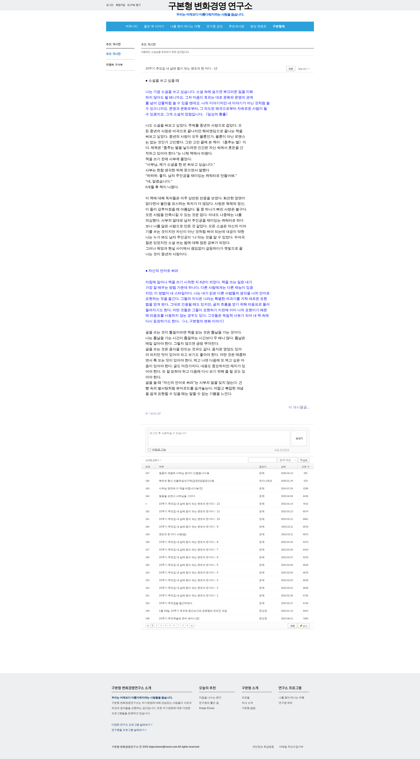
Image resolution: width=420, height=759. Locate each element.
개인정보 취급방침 (263, 746)
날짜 (283, 466)
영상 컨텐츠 (258, 26)
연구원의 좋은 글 (209, 702)
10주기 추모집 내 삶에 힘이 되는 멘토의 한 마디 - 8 (188, 542)
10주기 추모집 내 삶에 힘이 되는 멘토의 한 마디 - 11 (189, 511)
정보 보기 (302, 69)
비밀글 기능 (159, 449)
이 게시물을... (299, 407)
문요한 (263, 610)
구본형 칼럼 (249, 708)
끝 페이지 (191, 625)
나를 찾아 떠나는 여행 (185, 26)
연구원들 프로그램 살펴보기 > (129, 729)
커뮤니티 (132, 26)
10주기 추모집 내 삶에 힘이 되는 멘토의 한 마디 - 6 (188, 557)
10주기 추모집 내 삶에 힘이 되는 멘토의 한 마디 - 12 (181, 68)
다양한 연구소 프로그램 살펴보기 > (132, 724)
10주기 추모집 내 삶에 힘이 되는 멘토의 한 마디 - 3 (188, 580)
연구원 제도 (285, 702)
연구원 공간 (214, 26)
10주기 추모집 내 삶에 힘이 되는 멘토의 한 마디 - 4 (188, 572)
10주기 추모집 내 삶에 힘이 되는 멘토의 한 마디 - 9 (188, 526)
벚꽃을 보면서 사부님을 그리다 (177, 496)
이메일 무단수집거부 (291, 746)
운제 (261, 473)
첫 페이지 (147, 625)
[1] (201, 488)
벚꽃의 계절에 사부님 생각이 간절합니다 (183, 473)
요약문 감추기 (152, 460)
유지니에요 (265, 480)
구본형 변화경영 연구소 (210, 6)
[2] (197, 618)
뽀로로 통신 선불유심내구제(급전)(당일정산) (185, 480)
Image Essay (206, 708)
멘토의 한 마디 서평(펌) (172, 534)
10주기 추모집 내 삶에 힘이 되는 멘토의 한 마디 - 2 (188, 587)
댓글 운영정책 (281, 449)
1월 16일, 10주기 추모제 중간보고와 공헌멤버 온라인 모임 (193, 610)
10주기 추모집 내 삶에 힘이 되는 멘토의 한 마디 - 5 (188, 564)
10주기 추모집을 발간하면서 (175, 603)
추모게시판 (236, 26)
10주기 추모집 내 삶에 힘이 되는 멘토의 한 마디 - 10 (189, 519)
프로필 (246, 697)
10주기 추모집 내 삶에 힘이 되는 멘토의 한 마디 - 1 (188, 595)
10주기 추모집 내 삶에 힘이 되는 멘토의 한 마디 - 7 (188, 549)
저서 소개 (247, 702)
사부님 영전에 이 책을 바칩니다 (177, 488)
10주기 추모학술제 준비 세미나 (177, 618)
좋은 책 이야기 (154, 26)
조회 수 (306, 466)
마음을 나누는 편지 (210, 697)
